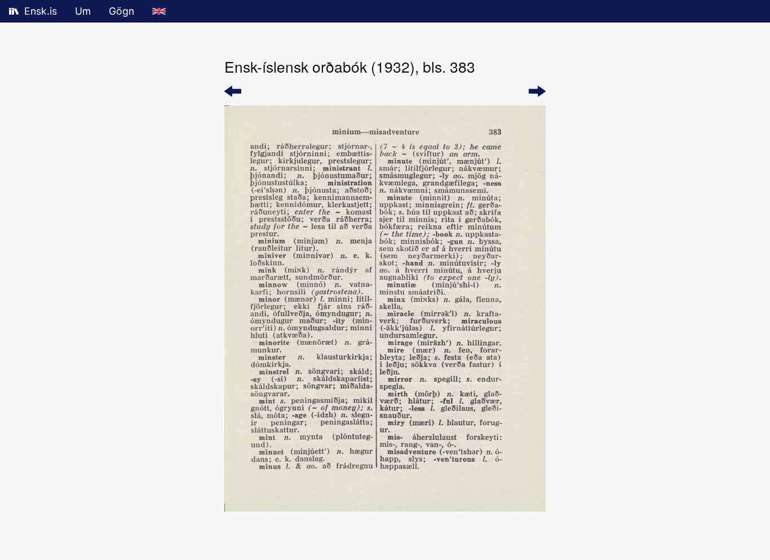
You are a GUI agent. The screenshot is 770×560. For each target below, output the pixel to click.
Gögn (121, 11)
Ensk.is (40, 11)
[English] (159, 11)
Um (83, 11)
